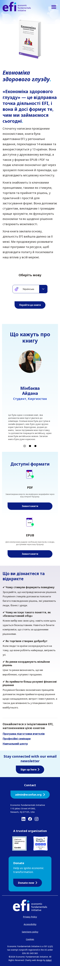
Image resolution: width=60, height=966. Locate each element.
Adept (49, 960)
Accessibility (30, 924)
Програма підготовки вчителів (24, 733)
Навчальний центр (15, 743)
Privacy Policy (30, 916)
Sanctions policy (30, 931)
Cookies (30, 939)
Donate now (26, 882)
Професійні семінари (17, 738)
